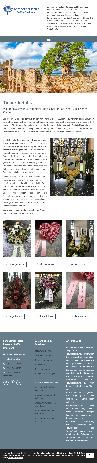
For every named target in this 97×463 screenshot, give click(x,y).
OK (89, 455)
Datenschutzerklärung (15, 458)
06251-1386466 (14, 363)
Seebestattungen (42, 369)
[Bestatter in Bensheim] (21, 10)
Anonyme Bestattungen (45, 373)
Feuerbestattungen (43, 355)
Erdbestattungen (42, 364)
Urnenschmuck (79, 264)
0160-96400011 (14, 368)
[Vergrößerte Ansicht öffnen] (72, 167)
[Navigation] (48, 39)
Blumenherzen (47, 264)
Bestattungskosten (43, 351)
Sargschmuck (15, 316)
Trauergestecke (16, 264)
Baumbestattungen (43, 360)
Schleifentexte (78, 316)
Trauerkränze (46, 316)
